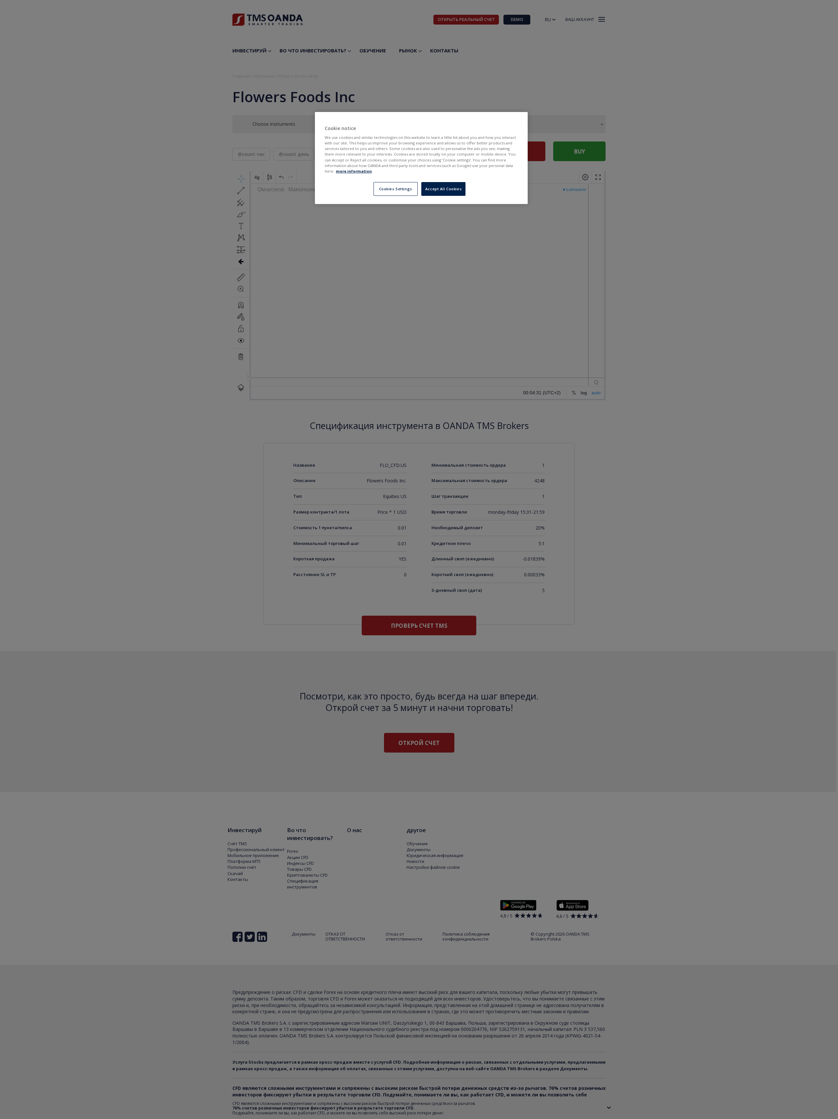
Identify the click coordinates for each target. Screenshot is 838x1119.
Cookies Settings (395, 188)
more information (354, 171)
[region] (421, 158)
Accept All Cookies (443, 188)
